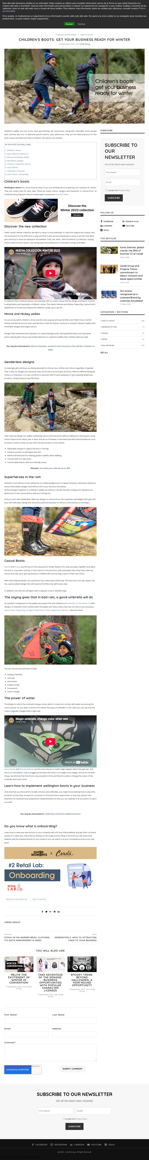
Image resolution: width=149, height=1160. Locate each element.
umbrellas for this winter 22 (78, 603)
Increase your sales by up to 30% (55, 468)
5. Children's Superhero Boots (18, 164)
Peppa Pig (20, 610)
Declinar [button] (81, 23)
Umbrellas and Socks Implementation (63, 814)
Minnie (7, 566)
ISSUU (106, 230)
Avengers (30, 610)
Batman (64, 610)
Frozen (18, 566)
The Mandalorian (26, 769)
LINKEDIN (107, 226)
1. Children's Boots (13, 150)
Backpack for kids (123, 326)
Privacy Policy (124, 190)
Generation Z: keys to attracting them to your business (76, 939)
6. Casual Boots (11, 167)
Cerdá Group (84, 44)
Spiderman (56, 610)
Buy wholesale (123, 345)
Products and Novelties (66, 35)
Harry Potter (9, 610)
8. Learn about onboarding (16, 174)
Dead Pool (38, 610)
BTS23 (123, 339)
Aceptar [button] (69, 23)
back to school (86, 35)
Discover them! (62, 194)
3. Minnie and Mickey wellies (17, 157)
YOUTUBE (130, 226)
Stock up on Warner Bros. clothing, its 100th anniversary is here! (27, 939)
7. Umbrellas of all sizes (15, 171)
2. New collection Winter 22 (16, 153)
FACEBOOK (108, 221)
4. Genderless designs (14, 160)
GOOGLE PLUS (132, 221)
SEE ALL (104, 352)
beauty (123, 333)
